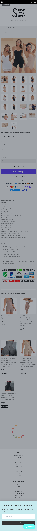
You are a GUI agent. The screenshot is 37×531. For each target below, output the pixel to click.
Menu (4, 2)
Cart (34, 2)
